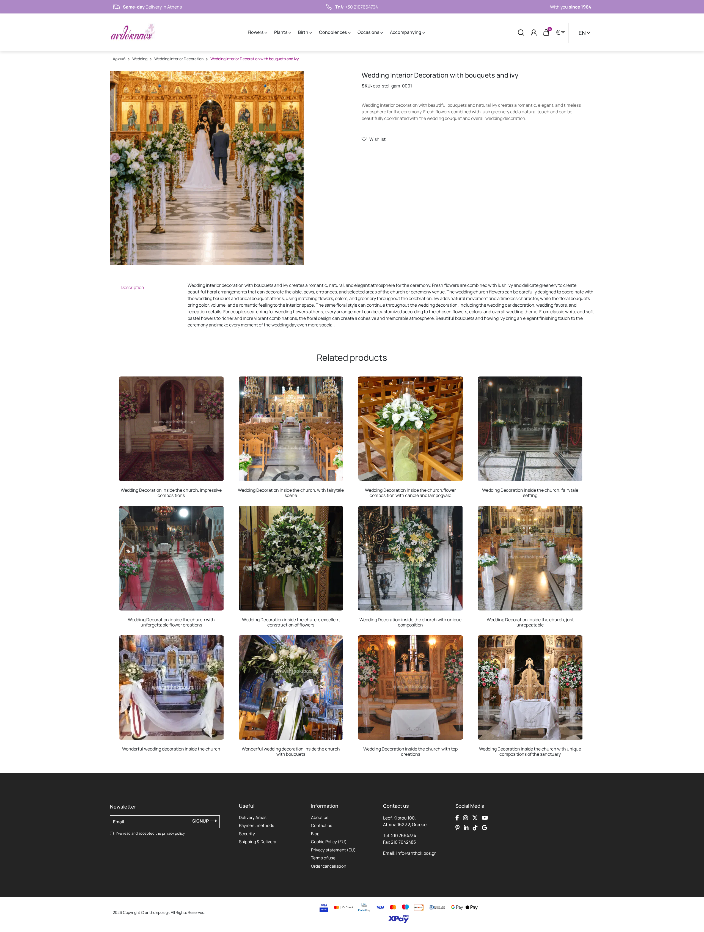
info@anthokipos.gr (416, 853)
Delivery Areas (252, 817)
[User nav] (534, 32)
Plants (281, 32)
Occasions (369, 32)
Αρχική (119, 58)
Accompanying (406, 32)
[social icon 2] (465, 818)
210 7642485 (403, 842)
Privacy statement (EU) (333, 850)
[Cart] (546, 32)
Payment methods (256, 825)
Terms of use (323, 858)
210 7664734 (403, 835)
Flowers (256, 32)
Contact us (321, 825)
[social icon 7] (475, 827)
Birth (303, 32)
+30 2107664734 (361, 7)
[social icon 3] (475, 818)
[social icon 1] (457, 818)
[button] (374, 139)
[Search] (521, 32)
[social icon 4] (485, 818)
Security (247, 834)
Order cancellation (328, 866)
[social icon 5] (457, 827)
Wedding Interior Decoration (179, 58)
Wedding (139, 58)
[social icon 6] (466, 827)
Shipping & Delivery (257, 842)
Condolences (333, 32)
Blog (315, 834)
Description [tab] (132, 287)
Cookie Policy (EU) (328, 842)
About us (319, 817)
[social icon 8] (484, 827)
